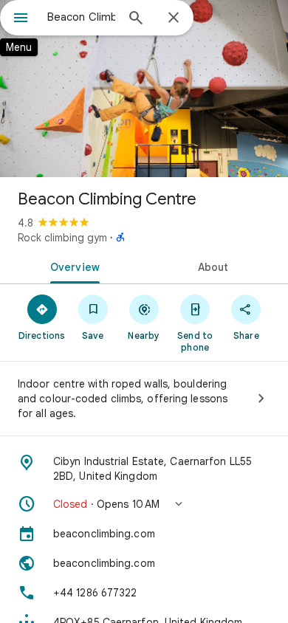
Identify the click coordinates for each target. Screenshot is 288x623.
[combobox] (81, 17)
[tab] (72, 265)
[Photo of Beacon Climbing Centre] (144, 88)
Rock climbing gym (62, 237)
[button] (144, 504)
